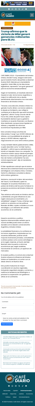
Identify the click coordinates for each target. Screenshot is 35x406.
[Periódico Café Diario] (7, 15)
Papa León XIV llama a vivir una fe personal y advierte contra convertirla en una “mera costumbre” (17, 357)
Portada (23, 286)
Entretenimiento (24, 397)
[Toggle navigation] (32, 15)
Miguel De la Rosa (29, 44)
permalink (13, 287)
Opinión (15, 391)
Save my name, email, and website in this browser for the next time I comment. (16, 319)
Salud (14, 397)
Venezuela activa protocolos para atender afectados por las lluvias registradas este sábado (16, 350)
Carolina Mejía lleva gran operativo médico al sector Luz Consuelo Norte (17, 337)
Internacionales (7, 28)
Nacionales (6, 391)
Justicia (21, 394)
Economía (29, 394)
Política (8, 397)
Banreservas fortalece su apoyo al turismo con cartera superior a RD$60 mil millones (16, 363)
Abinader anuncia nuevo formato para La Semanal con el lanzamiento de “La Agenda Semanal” (17, 343)
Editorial (4, 394)
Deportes (13, 394)
